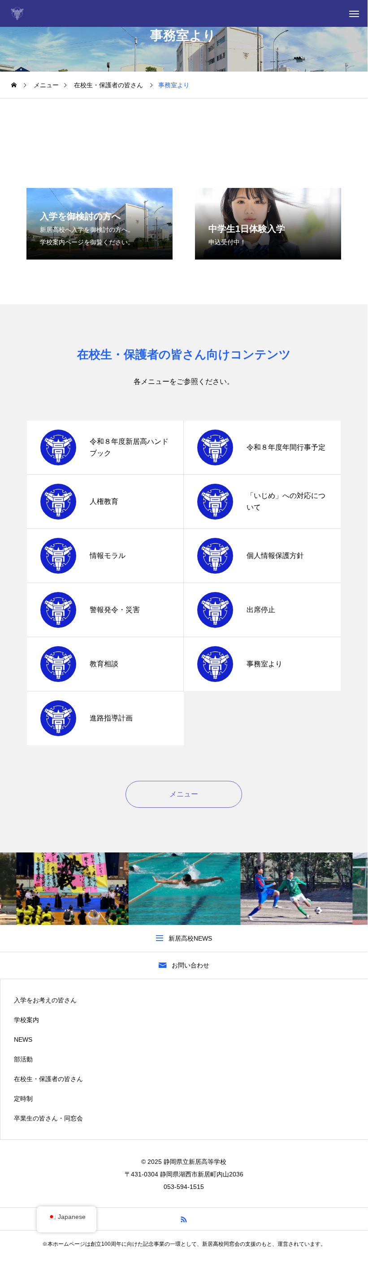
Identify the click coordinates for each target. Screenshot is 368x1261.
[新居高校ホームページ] (19, 13)
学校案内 (26, 1020)
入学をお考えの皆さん (45, 1000)
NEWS (23, 1039)
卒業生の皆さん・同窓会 (48, 1118)
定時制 (23, 1098)
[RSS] (184, 1219)
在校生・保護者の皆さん (48, 1079)
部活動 (23, 1059)
